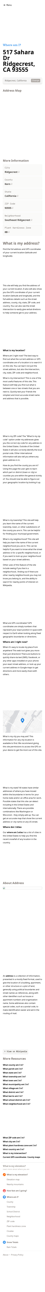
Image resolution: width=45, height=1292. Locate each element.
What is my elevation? (17, 1174)
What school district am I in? (16, 1100)
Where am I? (13, 1197)
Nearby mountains (15, 1184)
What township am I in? (14, 1076)
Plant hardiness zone (16, 1226)
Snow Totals (12, 1242)
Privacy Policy (17, 1254)
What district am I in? (13, 1092)
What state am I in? (12, 1072)
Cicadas (10, 1231)
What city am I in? (11, 1141)
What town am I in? (12, 1080)
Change (35, 80)
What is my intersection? (15, 1153)
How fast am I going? (17, 1190)
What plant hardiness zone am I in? (20, 1145)
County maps (33, 1157)
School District (13, 1211)
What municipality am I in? (16, 1084)
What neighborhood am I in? (16, 1103)
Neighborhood (13, 1216)
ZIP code (11, 1221)
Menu (9, 5)
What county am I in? (13, 1065)
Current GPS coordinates (14, 1157)
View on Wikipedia (17, 1051)
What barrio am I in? (13, 1096)
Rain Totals (12, 1247)
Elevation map (13, 1179)
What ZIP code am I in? (14, 1137)
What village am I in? (13, 1088)
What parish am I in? (13, 1068)
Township (11, 1206)
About (5, 1254)
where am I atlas (15, 832)
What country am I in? (13, 1149)
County (10, 1202)
